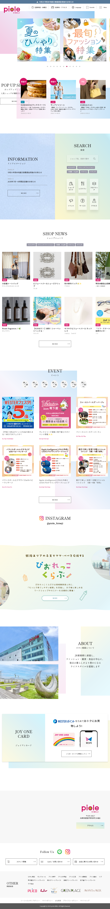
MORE (14, 101)
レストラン (82, 189)
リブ (100, 877)
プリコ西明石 (83, 877)
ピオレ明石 (31, 877)
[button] (47, 66)
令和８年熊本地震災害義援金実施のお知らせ (56, 2)
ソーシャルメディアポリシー (30, 900)
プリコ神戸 (51, 877)
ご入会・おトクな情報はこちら (76, 754)
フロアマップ (94, 188)
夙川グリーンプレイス (54, 880)
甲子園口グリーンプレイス (36, 880)
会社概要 (58, 900)
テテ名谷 (31, 884)
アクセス (94, 206)
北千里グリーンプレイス (87, 880)
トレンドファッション (87, 167)
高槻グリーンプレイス (70, 880)
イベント (71, 206)
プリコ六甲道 (62, 877)
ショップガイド (71, 188)
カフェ (85, 172)
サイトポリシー (47, 900)
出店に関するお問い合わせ (88, 861)
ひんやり (72, 167)
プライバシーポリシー (70, 900)
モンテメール (41, 877)
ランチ (94, 172)
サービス (82, 206)
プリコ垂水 (92, 877)
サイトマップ (84, 900)
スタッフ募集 (21, 861)
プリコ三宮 (72, 877)
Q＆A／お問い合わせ (55, 861)
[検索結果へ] (94, 159)
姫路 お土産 (73, 172)
